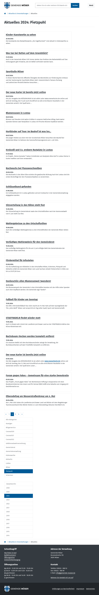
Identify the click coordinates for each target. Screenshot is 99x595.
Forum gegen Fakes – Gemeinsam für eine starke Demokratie (37, 375)
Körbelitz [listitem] (9, 459)
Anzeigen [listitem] (9, 423)
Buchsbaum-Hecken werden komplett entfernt (30, 336)
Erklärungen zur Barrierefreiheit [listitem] (63, 589)
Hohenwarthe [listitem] (10, 455)
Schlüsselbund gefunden (18, 186)
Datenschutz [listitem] (90, 589)
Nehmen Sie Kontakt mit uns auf (62, 578)
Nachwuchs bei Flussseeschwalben (24, 168)
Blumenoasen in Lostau (18, 113)
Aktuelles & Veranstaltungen (18, 13)
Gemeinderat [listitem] (10, 447)
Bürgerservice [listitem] (11, 427)
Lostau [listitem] (8, 463)
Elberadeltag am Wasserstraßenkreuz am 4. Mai (30, 396)
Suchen (75, 5)
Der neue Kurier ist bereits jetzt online (26, 92)
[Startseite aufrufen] (16, 5)
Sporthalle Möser (15, 71)
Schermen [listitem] (9, 475)
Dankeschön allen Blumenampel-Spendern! (28, 281)
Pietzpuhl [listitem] (9, 471)
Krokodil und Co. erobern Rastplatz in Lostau (29, 149)
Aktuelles (34, 13)
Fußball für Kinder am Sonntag (22, 299)
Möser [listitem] (8, 467)
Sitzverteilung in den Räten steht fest (25, 205)
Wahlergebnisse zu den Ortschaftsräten (26, 223)
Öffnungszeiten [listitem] (9, 557)
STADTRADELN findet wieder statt (23, 317)
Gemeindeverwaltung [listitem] (13, 451)
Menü (91, 5)
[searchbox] (53, 5)
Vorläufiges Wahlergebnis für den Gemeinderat (30, 242)
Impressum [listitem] (80, 589)
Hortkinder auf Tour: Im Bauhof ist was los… (28, 131)
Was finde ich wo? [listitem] (10, 553)
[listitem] (18, 484)
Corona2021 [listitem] (10, 435)
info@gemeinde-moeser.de (65, 573)
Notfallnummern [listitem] (10, 555)
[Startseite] (5, 13)
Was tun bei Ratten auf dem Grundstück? (27, 53)
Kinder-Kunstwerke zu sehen (21, 34)
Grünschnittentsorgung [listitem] (12, 560)
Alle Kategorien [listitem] (11, 419)
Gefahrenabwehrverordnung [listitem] (16, 443)
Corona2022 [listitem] (10, 439)
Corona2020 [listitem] (10, 431)
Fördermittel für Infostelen (20, 260)
